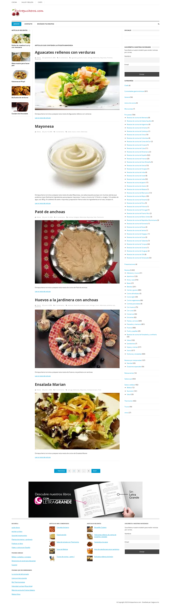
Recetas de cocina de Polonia (137, 206)
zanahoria (38, 59)
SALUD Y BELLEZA (27, 2)
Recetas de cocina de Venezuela (138, 258)
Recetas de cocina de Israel (136, 176)
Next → (96, 471)
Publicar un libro (17, 543)
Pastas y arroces (132, 321)
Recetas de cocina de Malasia (137, 189)
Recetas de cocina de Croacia (137, 145)
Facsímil (14, 565)
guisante (80, 58)
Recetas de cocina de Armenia (137, 128)
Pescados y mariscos (134, 324)
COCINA (14, 2)
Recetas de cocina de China (136, 135)
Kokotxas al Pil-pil (18, 82)
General (127, 97)
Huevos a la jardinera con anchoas (66, 299)
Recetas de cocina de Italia (136, 179)
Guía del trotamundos (19, 535)
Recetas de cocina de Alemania (137, 118)
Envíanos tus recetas (45, 24)
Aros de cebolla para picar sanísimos (106, 549)
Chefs (126, 85)
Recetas (127, 270)
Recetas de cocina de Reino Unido (138, 217)
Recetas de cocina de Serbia (136, 230)
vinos (126, 413)
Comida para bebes (133, 304)
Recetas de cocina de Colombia (137, 138)
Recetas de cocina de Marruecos (138, 193)
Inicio (17, 24)
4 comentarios (60, 132)
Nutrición (130, 391)
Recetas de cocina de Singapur (137, 234)
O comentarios (63, 58)
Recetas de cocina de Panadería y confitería (142, 335)
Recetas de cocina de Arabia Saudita (139, 121)
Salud (129, 394)
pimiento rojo (111, 305)
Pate (95, 217)
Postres (129, 328)
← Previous (60, 471)
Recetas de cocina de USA (135, 254)
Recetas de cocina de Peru (136, 203)
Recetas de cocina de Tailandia (137, 241)
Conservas (130, 314)
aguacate (74, 58)
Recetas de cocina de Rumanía (137, 224)
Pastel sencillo (61, 535)
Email (126, 64)
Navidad (130, 363)
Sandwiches (131, 344)
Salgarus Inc (155, 602)
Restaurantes (129, 373)
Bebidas (129, 287)
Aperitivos (130, 276)
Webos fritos (16, 594)
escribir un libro (17, 531)
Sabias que (128, 379)
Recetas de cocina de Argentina (137, 124)
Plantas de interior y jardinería (22, 539)
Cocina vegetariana (133, 300)
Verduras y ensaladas (134, 354)
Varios (129, 350)
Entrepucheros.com (134, 602)
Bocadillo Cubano (100, 527)
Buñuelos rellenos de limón (103, 557)
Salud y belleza (129, 385)
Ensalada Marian (50, 384)
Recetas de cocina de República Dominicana (142, 220)
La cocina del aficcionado (20, 574)
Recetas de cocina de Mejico (136, 196)
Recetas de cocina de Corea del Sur (139, 141)
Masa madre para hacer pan (21, 65)
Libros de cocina (130, 103)
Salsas (129, 340)
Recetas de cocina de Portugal (137, 210)
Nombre (127, 56)
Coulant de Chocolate (20, 114)
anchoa (71, 217)
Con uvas (130, 311)
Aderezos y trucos (133, 273)
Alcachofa (77, 305)
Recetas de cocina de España (136, 155)
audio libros (16, 527)
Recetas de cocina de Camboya (137, 131)
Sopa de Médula (62, 549)
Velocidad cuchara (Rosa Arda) (22, 586)
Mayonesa (103, 58)
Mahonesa (96, 58)
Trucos (126, 407)
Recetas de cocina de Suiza (136, 237)
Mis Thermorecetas (18, 582)
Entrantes (130, 317)
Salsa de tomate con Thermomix (68, 542)
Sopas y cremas (132, 347)
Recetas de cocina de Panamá (137, 200)
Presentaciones (129, 264)
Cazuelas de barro (63, 527)
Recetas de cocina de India (136, 172)
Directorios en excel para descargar (24, 561)
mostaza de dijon (92, 390)
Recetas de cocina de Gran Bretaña (139, 162)
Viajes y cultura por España (21, 547)
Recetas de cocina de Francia (136, 159)
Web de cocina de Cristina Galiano (23, 590)
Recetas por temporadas (132, 360)
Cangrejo (76, 217)
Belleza (129, 388)
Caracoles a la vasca (101, 542)
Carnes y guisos (132, 290)
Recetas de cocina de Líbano (136, 186)
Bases (129, 283)
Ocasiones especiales (134, 367)
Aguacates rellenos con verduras (65, 52)
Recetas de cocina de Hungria (137, 169)
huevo (85, 58)
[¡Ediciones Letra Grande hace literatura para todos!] (85, 517)
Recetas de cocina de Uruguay (137, 251)
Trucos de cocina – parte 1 (66, 557)
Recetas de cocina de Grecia (136, 165)
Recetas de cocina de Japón (136, 182)
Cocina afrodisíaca (133, 293)
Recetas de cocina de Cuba (136, 148)
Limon (78, 132)
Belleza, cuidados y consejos (21, 557)
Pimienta (109, 58)
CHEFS (40, 2)
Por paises (128, 115)
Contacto (28, 24)
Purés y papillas (132, 331)
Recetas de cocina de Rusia (136, 227)
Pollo (99, 390)
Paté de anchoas (50, 211)
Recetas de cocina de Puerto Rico (138, 213)
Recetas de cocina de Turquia (137, 244)
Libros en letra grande (19, 578)
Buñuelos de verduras (20, 98)
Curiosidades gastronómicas (134, 91)
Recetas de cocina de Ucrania (137, 248)
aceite (69, 132)
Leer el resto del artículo (43, 118)
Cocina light (131, 297)
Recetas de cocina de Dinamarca (138, 152)
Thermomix (100, 217)
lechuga (90, 58)
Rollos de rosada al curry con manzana (21, 46)
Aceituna (70, 305)
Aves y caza (131, 280)
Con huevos (131, 307)
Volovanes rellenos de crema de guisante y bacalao (105, 536)
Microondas (128, 109)
